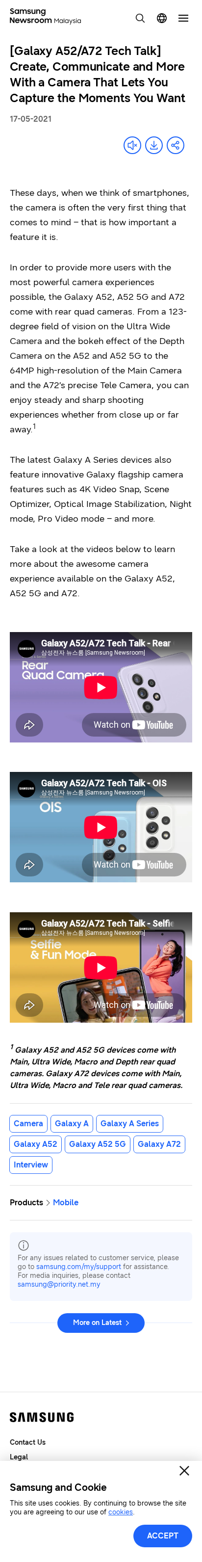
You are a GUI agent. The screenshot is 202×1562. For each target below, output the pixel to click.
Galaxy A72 (159, 1144)
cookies (120, 1512)
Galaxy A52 (35, 1144)
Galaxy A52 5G (97, 1144)
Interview (31, 1164)
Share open (175, 145)
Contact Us (28, 1442)
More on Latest (97, 1323)
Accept (162, 1535)
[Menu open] (183, 18)
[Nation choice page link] (162, 18)
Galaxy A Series (130, 1123)
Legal (19, 1457)
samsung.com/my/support (78, 1267)
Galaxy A (72, 1123)
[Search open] (140, 18)
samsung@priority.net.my (59, 1284)
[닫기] (184, 1471)
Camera (28, 1123)
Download (154, 145)
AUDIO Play (132, 145)
